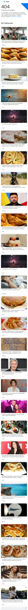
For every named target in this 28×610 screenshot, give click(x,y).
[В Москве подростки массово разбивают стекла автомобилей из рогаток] (14, 99)
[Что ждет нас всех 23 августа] (14, 264)
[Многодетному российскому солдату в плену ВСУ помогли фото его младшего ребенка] (14, 36)
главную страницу (16, 16)
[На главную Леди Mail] (7, 1)
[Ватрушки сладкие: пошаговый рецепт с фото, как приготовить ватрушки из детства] (14, 554)
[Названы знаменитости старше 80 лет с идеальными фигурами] (14, 368)
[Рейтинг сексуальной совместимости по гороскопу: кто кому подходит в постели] (14, 596)
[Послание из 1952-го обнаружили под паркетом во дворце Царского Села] (14, 347)
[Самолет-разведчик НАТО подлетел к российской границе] (14, 513)
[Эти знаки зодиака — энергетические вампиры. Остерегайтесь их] (14, 575)
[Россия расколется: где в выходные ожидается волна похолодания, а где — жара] (14, 181)
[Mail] (4, 1)
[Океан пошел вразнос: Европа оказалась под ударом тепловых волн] (14, 492)
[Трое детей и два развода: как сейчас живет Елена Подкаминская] (14, 389)
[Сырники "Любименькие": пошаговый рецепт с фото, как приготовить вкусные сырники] (14, 326)
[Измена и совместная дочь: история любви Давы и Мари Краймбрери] (14, 409)
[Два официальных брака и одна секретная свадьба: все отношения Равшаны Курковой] (14, 451)
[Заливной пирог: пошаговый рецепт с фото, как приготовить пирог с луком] (14, 306)
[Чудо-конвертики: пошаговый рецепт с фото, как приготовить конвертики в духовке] (14, 57)
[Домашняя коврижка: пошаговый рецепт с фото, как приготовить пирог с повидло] (14, 471)
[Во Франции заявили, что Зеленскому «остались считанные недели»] (14, 202)
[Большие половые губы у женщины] (14, 285)
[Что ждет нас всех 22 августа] (14, 119)
